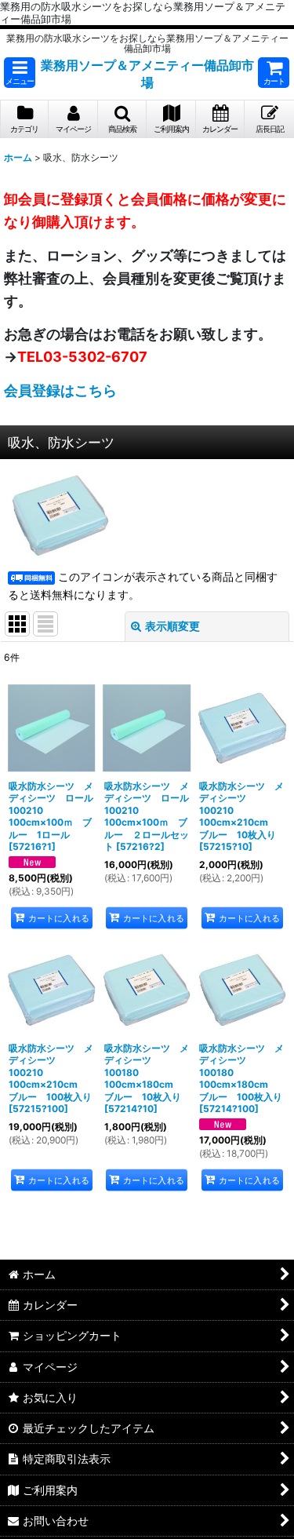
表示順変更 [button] (172, 626)
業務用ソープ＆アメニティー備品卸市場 (147, 73)
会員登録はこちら (60, 390)
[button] (19, 72)
